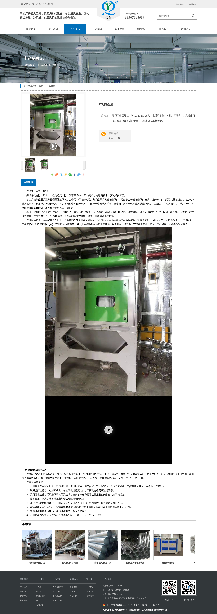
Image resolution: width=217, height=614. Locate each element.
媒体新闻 (73, 592)
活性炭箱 (39, 605)
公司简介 (90, 587)
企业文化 (90, 592)
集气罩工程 (57, 596)
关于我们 (90, 579)
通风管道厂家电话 (70, 562)
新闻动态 (74, 579)
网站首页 (24, 579)
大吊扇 (38, 587)
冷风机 (37, 17)
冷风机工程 (57, 600)
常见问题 (73, 596)
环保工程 (56, 592)
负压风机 (49, 17)
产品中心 (40, 579)
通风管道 (75, 13)
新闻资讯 (23, 600)
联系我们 (192, 4)
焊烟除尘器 (40, 596)
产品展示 (23, 587)
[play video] (108, 430)
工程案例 (57, 579)
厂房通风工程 (33, 13)
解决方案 (23, 596)
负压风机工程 (58, 587)
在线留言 (180, 4)
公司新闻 (73, 587)
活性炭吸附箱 (168, 562)
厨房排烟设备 (54, 13)
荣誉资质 (90, 596)
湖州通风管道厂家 (37, 562)
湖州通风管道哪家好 (135, 562)
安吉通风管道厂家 (102, 562)
